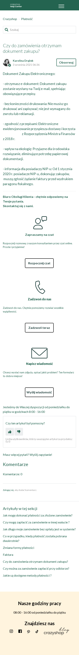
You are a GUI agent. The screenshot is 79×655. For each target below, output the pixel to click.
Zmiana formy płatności (18, 547)
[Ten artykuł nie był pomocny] (19, 432)
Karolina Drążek (23, 60)
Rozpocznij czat (39, 263)
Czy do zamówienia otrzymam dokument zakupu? (35, 561)
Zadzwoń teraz (39, 327)
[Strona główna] (16, 5)
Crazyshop (10, 19)
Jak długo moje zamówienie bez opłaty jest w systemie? (39, 529)
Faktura (8, 554)
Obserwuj (66, 62)
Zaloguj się (8, 490)
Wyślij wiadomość (39, 392)
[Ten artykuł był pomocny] (10, 432)
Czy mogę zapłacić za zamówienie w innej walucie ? (36, 522)
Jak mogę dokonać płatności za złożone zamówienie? (37, 515)
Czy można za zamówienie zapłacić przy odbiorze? (36, 568)
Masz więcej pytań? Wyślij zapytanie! (27, 454)
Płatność (27, 19)
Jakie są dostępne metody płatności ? (27, 575)
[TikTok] (37, 631)
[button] (61, 5)
